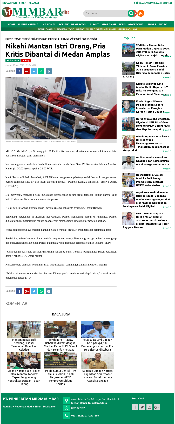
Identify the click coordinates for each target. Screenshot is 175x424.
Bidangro (62, 29)
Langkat (80, 29)
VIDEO (163, 24)
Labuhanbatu (124, 29)
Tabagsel (51, 29)
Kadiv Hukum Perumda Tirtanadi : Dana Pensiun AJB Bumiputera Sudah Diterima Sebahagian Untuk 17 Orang (146, 69)
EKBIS (122, 24)
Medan (41, 29)
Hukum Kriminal (22, 38)
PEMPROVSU (79, 24)
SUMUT (94, 24)
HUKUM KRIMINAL (29, 24)
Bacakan (14, 60)
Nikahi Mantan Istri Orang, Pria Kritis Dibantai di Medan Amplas (57, 50)
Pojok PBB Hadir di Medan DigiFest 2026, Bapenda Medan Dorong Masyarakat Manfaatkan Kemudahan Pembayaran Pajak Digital (146, 199)
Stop (26, 60)
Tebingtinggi (100, 29)
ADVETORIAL (136, 24)
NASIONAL (49, 24)
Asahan (112, 29)
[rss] (140, 13)
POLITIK (63, 24)
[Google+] (27, 71)
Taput (71, 29)
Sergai (89, 29)
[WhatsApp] (41, 71)
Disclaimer (49, 406)
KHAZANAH (109, 24)
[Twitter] (34, 71)
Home (11, 24)
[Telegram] (49, 71)
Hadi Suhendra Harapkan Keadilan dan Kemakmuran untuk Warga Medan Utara (152, 161)
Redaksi (7, 406)
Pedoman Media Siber (28, 406)
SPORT (152, 24)
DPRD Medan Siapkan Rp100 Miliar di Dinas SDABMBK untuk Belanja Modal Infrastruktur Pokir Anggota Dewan (146, 220)
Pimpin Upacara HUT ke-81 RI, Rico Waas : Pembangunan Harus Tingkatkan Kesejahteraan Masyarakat (146, 143)
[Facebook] (19, 71)
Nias (135, 29)
